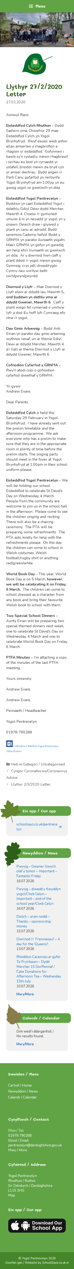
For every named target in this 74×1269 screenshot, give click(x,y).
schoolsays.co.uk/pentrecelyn (36, 827)
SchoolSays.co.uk (54, 1263)
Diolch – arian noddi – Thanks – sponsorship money (33, 921)
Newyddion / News (23, 1091)
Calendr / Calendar (22, 1097)
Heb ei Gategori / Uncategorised (38, 764)
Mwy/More (25, 994)
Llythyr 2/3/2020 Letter (31, 784)
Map (11, 1195)
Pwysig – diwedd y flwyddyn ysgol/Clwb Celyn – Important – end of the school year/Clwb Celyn (38, 896)
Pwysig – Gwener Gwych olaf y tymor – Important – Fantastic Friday (36, 871)
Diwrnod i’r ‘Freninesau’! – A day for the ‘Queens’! (38, 941)
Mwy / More (17, 1150)
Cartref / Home (20, 1085)
